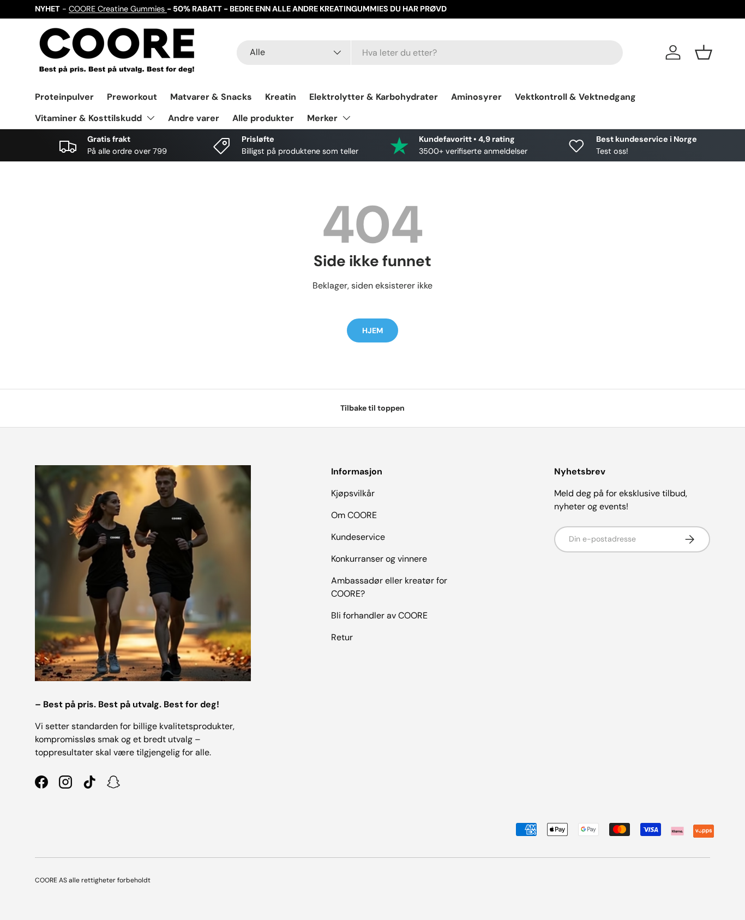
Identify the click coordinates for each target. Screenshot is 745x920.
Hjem (372, 330)
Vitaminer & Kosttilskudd (88, 118)
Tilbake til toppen (372, 408)
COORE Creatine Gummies (118, 9)
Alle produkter (263, 118)
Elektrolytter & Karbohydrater (373, 97)
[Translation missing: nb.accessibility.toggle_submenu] (150, 117)
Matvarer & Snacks (211, 97)
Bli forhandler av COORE (379, 615)
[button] (704, 52)
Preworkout (132, 97)
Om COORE (354, 515)
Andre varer (193, 118)
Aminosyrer (476, 97)
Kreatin (280, 97)
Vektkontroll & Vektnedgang (575, 97)
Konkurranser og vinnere (379, 558)
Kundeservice (358, 537)
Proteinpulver (64, 97)
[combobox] (430, 52)
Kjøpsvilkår (353, 493)
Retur (342, 637)
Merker (322, 118)
